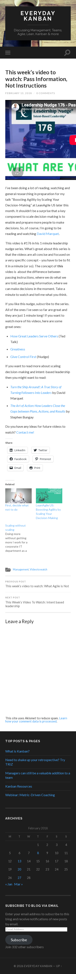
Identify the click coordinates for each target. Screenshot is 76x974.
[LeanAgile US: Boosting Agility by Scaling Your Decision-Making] (49, 495)
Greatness (17, 349)
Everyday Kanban (38, 16)
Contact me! (25, 432)
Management (21, 569)
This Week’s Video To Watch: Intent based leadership (34, 602)
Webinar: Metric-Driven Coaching (30, 795)
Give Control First (23, 357)
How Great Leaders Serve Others (34, 336)
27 (19, 878)
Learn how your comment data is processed (36, 719)
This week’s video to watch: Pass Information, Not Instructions (36, 79)
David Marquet (48, 234)
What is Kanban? (17, 751)
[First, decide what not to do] (18, 495)
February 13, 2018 (18, 93)
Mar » (18, 884)
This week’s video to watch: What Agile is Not (37, 584)
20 (19, 869)
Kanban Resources (18, 786)
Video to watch (38, 569)
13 (19, 861)
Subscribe (19, 939)
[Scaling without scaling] (20, 538)
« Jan (8, 884)
